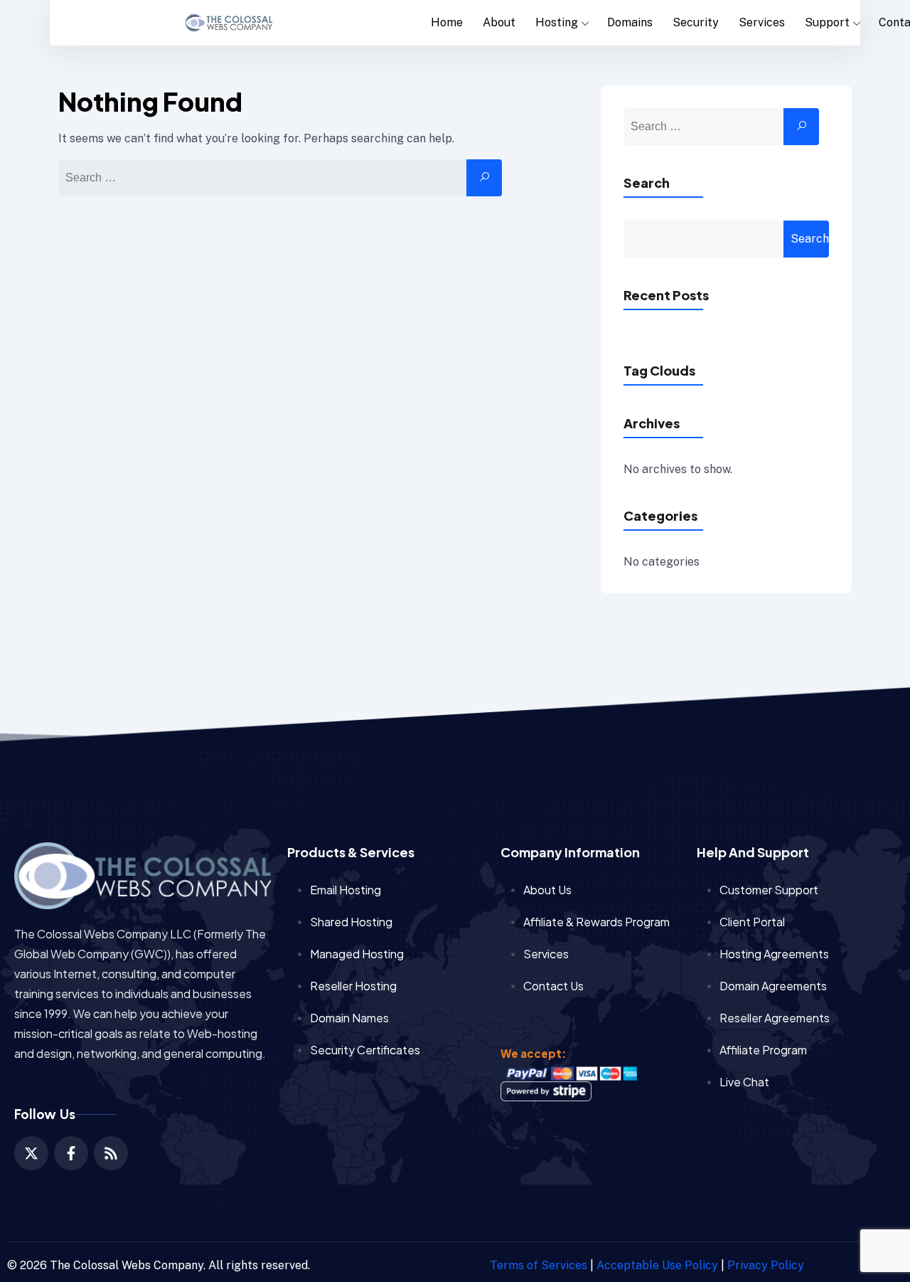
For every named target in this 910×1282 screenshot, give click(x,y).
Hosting (556, 22)
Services (762, 22)
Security (696, 22)
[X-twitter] (31, 1153)
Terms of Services (538, 1265)
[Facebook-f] (71, 1153)
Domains (630, 22)
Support (827, 22)
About (499, 22)
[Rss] (111, 1153)
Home (447, 22)
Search (646, 182)
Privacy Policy (765, 1265)
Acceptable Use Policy (657, 1265)
